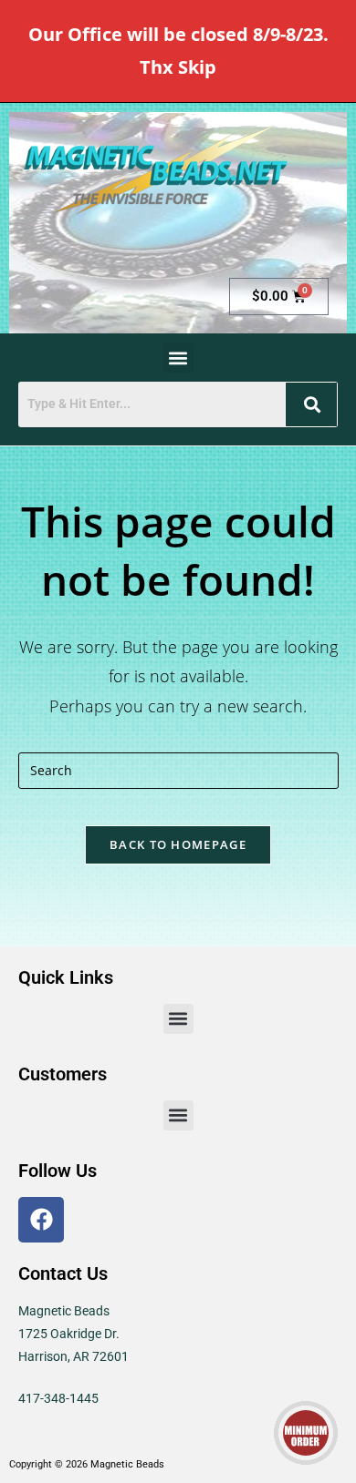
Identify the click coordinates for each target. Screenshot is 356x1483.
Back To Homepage (178, 844)
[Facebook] (41, 1220)
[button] (178, 358)
